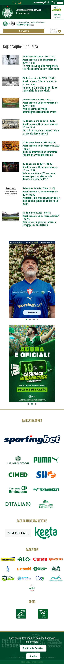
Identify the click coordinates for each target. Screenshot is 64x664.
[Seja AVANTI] (56, 9)
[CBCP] (43, 613)
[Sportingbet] (32, 439)
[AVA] (56, 578)
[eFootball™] (32, 587)
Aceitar (33, 656)
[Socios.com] (40, 569)
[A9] (8, 569)
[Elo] (24, 559)
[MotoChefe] (46, 504)
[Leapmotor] (18, 460)
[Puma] (46, 460)
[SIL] (46, 475)
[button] (26, 319)
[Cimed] (18, 474)
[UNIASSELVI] (46, 489)
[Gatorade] (56, 559)
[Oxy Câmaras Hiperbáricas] (40, 578)
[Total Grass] (8, 578)
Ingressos (24, 31)
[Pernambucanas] (8, 559)
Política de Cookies (33, 648)
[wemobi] (24, 569)
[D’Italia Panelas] (18, 504)
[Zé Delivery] (56, 569)
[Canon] (40, 559)
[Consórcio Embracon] (18, 489)
